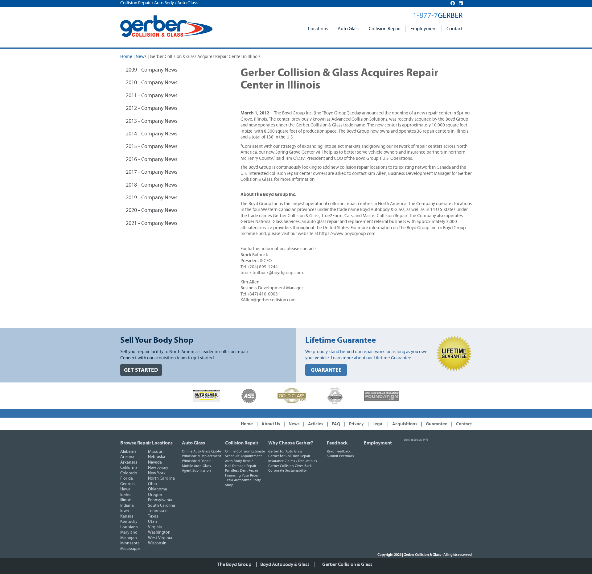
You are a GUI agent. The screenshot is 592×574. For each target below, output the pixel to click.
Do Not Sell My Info (416, 439)
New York (157, 473)
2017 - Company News (151, 172)
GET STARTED (141, 370)
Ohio (152, 484)
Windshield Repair (196, 461)
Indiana (127, 505)
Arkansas (128, 462)
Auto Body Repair (239, 461)
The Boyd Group (234, 564)
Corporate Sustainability (287, 470)
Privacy (356, 424)
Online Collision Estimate (245, 451)
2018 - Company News (151, 185)
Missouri (155, 451)
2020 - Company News (151, 210)
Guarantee (436, 424)
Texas (153, 516)
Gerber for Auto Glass (285, 451)
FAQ (336, 424)
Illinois (126, 500)
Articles (315, 424)
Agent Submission (196, 470)
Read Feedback (339, 451)
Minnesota (130, 543)
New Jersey (158, 467)
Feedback (337, 443)
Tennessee (157, 511)
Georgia (127, 484)
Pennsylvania (160, 500)
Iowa (124, 511)
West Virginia (160, 538)
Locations (318, 28)
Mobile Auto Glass (196, 466)
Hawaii (126, 489)
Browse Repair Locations (146, 443)
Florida (126, 478)
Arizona (127, 457)
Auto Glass (348, 28)
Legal (378, 424)
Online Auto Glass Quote (201, 451)
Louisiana (129, 527)
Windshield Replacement (201, 456)
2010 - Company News (151, 82)
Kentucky (129, 521)
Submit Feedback (340, 456)
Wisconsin (157, 543)
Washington (159, 532)
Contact (454, 28)
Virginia (155, 527)
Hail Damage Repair (240, 466)
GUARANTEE (326, 370)
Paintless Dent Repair (241, 470)
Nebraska (156, 457)
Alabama (128, 451)
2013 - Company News (151, 121)
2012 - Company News (151, 108)
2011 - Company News (151, 95)
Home (126, 56)
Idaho (125, 495)
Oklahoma (157, 489)
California (129, 467)
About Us (270, 424)
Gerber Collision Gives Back (290, 466)
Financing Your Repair (242, 475)
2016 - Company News (151, 159)
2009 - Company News (151, 70)
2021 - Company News (151, 223)
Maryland (129, 532)
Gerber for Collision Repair (289, 456)
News (141, 56)
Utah (152, 521)
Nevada (155, 462)
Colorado (128, 473)
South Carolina (161, 505)
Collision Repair (385, 28)
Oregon (155, 495)
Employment (423, 28)
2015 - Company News (151, 146)
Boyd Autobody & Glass (285, 564)
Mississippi (130, 549)
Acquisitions (404, 424)
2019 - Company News (151, 197)
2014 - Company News (151, 134)
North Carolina (161, 478)
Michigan (128, 538)
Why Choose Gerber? (290, 443)
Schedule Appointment (243, 456)
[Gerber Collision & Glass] (166, 26)
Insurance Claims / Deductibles (292, 461)
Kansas (126, 516)
